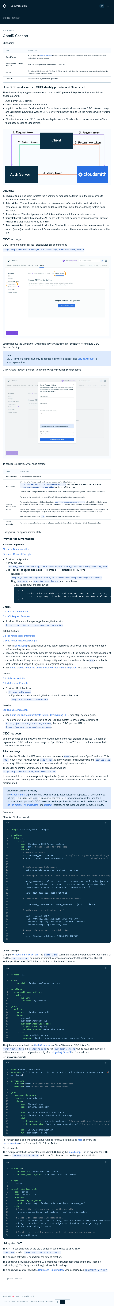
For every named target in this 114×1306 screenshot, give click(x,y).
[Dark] (67, 1302)
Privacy (41, 1302)
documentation (11, 1143)
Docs (5, 1302)
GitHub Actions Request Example (20, 640)
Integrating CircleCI (61, 1052)
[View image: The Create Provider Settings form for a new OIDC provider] (57, 417)
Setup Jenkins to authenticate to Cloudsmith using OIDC (39, 715)
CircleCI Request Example (16, 616)
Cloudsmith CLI (19, 794)
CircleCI (48, 805)
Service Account (85, 359)
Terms (32, 1302)
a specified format (46, 56)
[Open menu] (108, 6)
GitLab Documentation (14, 678)
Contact (49, 1302)
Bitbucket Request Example (17, 554)
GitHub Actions (15, 805)
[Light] (57, 1302)
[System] (62, 1302)
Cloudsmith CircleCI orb (25, 954)
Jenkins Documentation (15, 710)
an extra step (21, 645)
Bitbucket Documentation (16, 549)
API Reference (22, 1302)
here (80, 1140)
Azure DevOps (31, 805)
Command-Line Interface (51, 1270)
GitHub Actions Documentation (19, 636)
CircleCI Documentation (15, 611)
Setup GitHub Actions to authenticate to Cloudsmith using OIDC (43, 667)
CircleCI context (42, 1045)
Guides (12, 1302)
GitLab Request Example (15, 683)
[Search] (101, 6)
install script (75, 1152)
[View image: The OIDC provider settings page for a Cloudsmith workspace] (57, 297)
